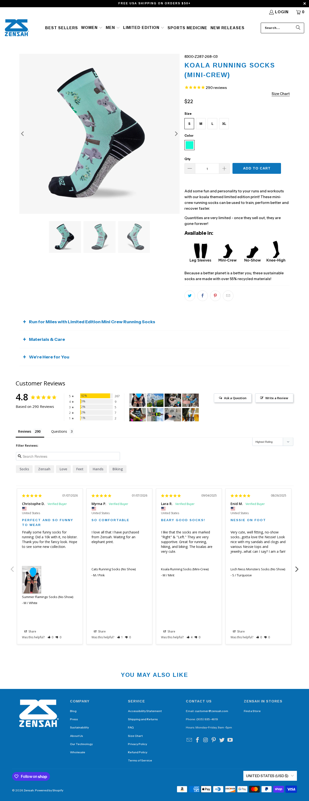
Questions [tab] (59, 431)
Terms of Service (140, 760)
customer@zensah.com (211, 711)
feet (80, 469)
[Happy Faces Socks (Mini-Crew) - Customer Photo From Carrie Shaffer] (137, 414)
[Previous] (23, 134)
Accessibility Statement (145, 711)
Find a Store (252, 711)
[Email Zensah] (189, 740)
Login (281, 12)
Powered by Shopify (49, 790)
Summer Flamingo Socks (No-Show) (47, 597)
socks (24, 469)
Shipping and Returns (143, 719)
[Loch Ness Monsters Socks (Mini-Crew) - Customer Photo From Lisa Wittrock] (190, 400)
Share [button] (32, 631)
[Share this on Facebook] (202, 295)
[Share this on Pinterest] (215, 295)
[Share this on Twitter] (189, 295)
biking (117, 469)
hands (98, 469)
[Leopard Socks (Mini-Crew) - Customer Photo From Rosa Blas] (173, 400)
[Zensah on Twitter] (222, 740)
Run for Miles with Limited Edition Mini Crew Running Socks (92, 321)
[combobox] (282, 28)
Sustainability (79, 727)
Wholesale (77, 752)
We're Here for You (49, 357)
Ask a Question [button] (235, 398)
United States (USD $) (267, 776)
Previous (12, 566)
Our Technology (81, 744)
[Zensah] (17, 28)
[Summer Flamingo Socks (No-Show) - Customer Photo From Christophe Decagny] (137, 400)
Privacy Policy (137, 744)
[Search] (298, 28)
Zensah (44, 469)
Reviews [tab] (24, 431)
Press (74, 719)
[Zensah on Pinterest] (214, 740)
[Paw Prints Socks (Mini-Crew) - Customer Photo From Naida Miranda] (173, 414)
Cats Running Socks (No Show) (113, 569)
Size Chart (135, 736)
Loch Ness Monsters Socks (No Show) (258, 569)
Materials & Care (47, 339)
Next (297, 566)
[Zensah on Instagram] (205, 740)
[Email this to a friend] (228, 295)
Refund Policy (137, 752)
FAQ (131, 727)
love (63, 469)
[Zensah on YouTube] (230, 740)
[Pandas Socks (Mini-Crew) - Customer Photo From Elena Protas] (155, 414)
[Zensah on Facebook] (197, 740)
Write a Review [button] (276, 398)
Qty (187, 159)
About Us (76, 736)
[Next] (176, 134)
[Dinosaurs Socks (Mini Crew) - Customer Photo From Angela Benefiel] (155, 400)
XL (224, 124)
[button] (92, 28)
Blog (73, 711)
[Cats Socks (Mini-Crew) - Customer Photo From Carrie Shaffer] (190, 414)
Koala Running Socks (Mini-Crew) (185, 569)
